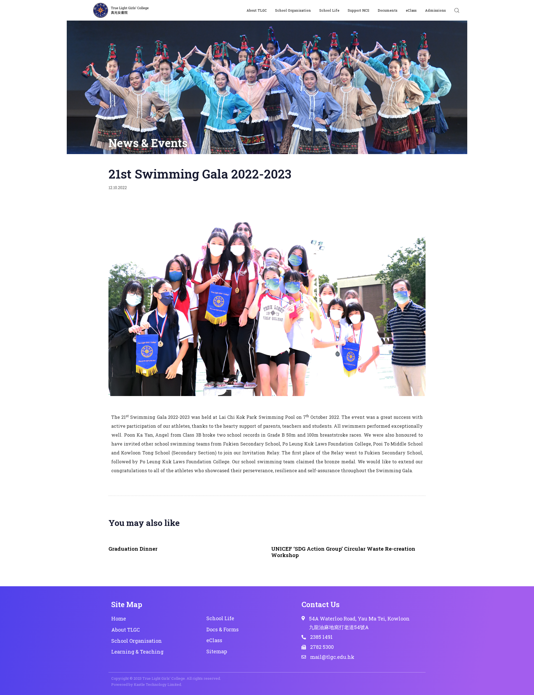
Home (118, 618)
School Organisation (293, 10)
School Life (329, 10)
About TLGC (256, 10)
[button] (456, 10)
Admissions (435, 10)
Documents (387, 10)
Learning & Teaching (137, 651)
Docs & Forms (222, 629)
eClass (411, 10)
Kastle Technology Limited (157, 684)
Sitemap (216, 651)
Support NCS (358, 10)
